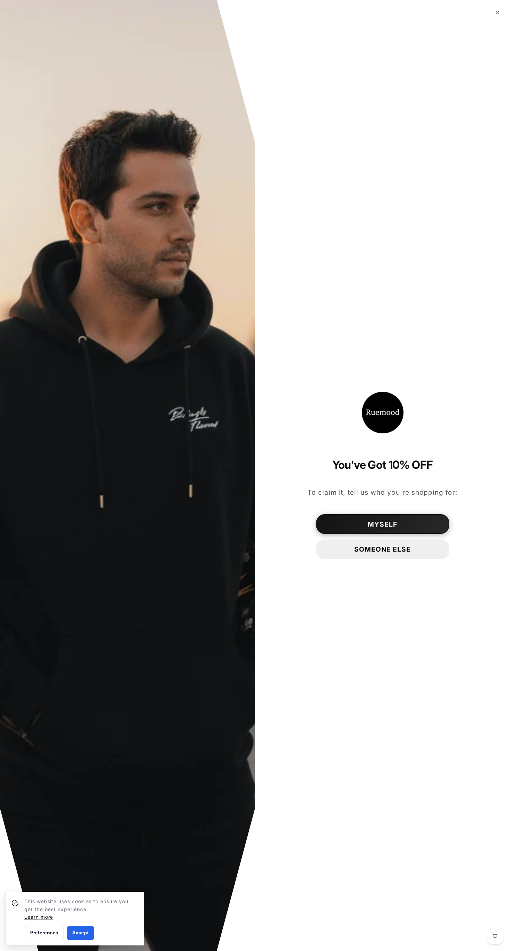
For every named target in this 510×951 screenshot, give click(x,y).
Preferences (44, 932)
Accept (80, 932)
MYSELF (382, 524)
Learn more (38, 917)
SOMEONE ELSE (382, 549)
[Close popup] (497, 12)
